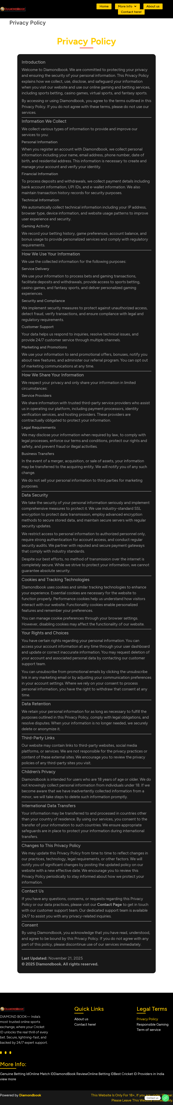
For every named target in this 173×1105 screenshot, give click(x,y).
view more (8, 1079)
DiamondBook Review (71, 1074)
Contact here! (131, 12)
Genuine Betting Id (14, 1074)
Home (104, 6)
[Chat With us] (165, 1098)
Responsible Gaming (153, 1024)
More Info (125, 6)
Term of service (149, 1030)
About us (152, 6)
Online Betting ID (101, 1074)
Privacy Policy (147, 1019)
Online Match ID (41, 1074)
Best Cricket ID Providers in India (139, 1074)
